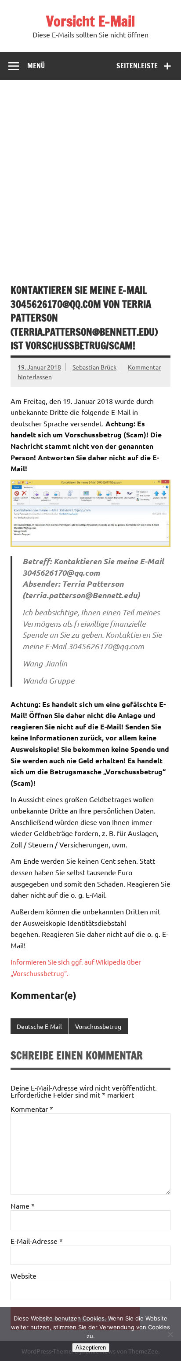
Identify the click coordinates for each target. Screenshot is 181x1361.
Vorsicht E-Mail (90, 21)
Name (23, 1205)
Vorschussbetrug (98, 1026)
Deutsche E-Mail (39, 1026)
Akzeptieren (91, 1347)
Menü (36, 65)
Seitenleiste (137, 65)
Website (23, 1275)
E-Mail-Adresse (37, 1240)
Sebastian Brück (94, 367)
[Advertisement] (90, 175)
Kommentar (32, 1108)
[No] (170, 1334)
